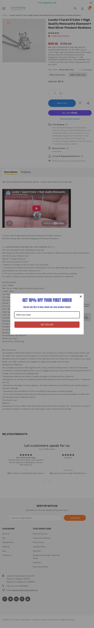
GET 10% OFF (47, 325)
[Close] (81, 296)
